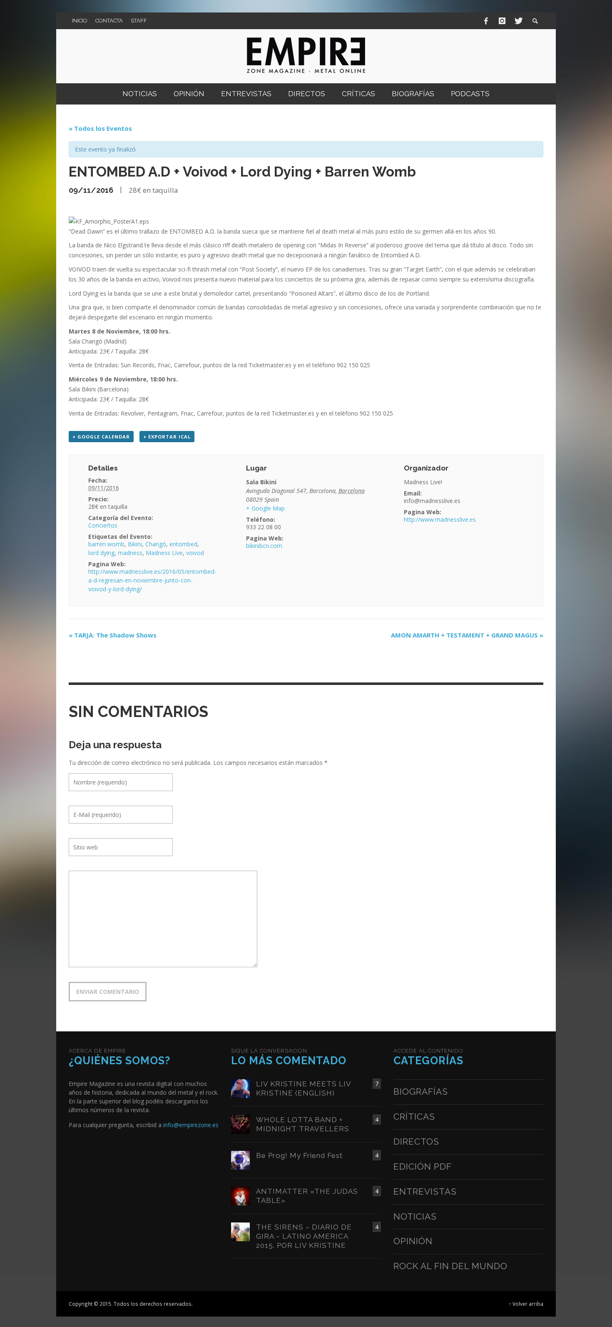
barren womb (106, 544)
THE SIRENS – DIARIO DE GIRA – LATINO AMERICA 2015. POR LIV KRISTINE (304, 1236)
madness (130, 553)
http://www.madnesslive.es (440, 519)
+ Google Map (265, 508)
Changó (155, 544)
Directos (416, 1141)
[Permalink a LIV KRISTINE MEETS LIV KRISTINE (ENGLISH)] (240, 1088)
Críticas (414, 1116)
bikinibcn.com (264, 546)
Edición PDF (422, 1166)
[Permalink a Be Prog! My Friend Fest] (240, 1159)
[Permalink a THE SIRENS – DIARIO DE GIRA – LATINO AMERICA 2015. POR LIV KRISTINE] (240, 1231)
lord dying (101, 553)
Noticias (415, 1216)
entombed (183, 544)
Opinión (413, 1241)
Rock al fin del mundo (450, 1266)
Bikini (135, 544)
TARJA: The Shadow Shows (113, 635)
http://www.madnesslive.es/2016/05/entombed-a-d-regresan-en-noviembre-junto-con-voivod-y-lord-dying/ (152, 580)
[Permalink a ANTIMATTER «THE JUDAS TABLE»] (240, 1195)
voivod (195, 553)
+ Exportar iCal (167, 436)
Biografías (420, 1091)
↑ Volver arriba (526, 1303)
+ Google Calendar (101, 436)
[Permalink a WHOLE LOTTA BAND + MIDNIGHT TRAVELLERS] (240, 1124)
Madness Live (164, 553)
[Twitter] (518, 20)
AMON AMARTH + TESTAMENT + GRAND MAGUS (467, 635)
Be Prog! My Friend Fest (299, 1155)
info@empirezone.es (191, 1125)
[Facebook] (486, 20)
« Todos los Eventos (100, 128)
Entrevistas (425, 1191)
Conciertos (102, 525)
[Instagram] (502, 20)
